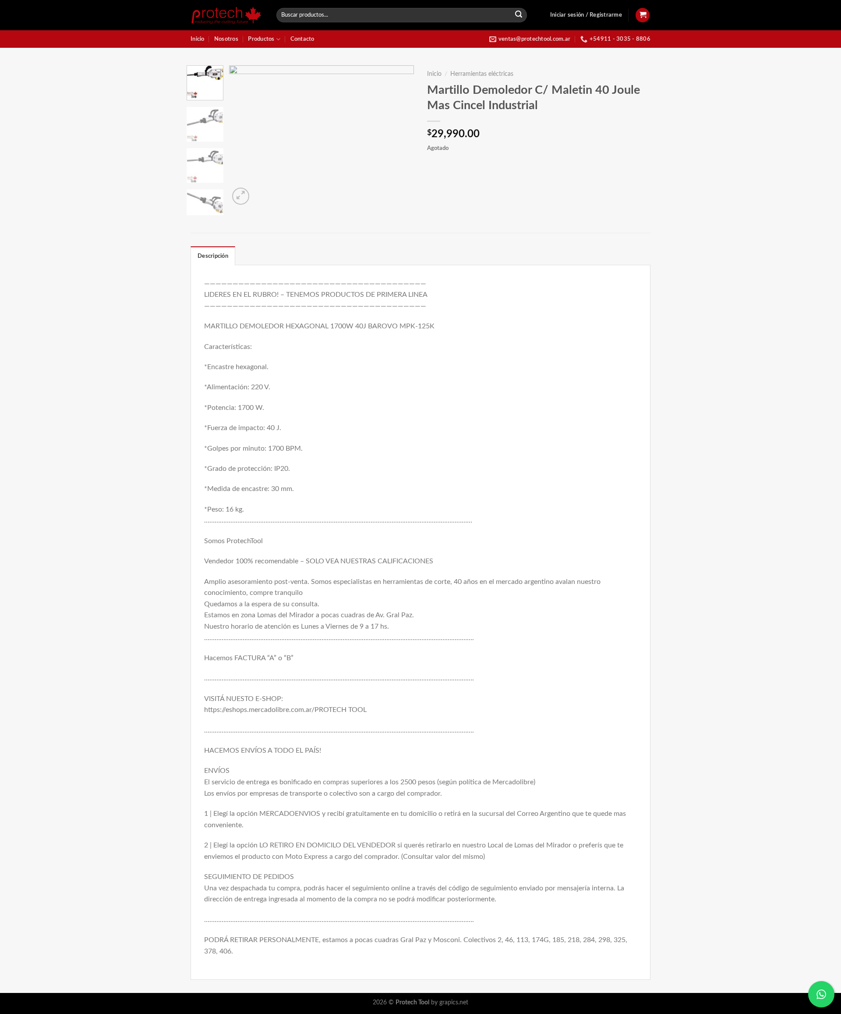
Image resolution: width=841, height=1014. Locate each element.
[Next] (399, 136)
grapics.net (453, 1002)
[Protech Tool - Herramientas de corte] (227, 15)
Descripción (213, 256)
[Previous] (244, 136)
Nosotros (226, 39)
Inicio (198, 39)
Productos (261, 39)
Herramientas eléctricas (481, 74)
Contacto (302, 39)
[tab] (213, 255)
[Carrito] (643, 15)
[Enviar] (519, 15)
